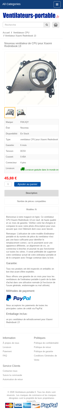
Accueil (6, 32)
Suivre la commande (12, 375)
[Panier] (56, 25)
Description (31, 193)
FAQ (5, 355)
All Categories (11, 4)
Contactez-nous (10, 371)
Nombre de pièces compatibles (31, 201)
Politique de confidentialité (46, 343)
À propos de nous (11, 343)
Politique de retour (42, 347)
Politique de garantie (43, 351)
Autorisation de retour (13, 379)
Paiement (7, 351)
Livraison (7, 347)
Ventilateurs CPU (21, 32)
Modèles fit (31, 209)
